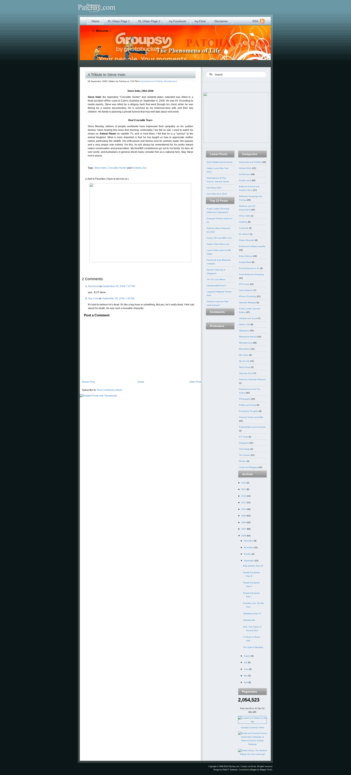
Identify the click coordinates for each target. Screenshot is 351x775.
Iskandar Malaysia (248, 302)
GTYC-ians (244, 284)
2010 (244, 509)
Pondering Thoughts (249, 411)
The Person (245, 455)
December (249, 541)
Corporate (244, 228)
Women (243, 461)
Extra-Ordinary (246, 256)
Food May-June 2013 (217, 194)
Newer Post (88, 381)
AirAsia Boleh (245, 168)
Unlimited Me (249, 620)
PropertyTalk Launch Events (252, 427)
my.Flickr (200, 21)
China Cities (245, 216)
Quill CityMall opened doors (219, 162)
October (248, 554)
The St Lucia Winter (216, 279)
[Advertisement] (165, 63)
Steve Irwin (100, 167)
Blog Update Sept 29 (253, 566)
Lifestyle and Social (248, 318)
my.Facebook (177, 21)
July (246, 662)
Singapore (244, 443)
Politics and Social (248, 405)
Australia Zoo (139, 167)
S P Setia (244, 437)
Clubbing (243, 222)
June (246, 669)
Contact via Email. (248, 766)
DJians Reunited (247, 240)
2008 (244, 522)
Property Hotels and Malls (251, 417)
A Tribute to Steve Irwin (106, 75)
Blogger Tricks (266, 770)
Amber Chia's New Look (218, 244)
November (249, 547)
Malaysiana (244, 330)
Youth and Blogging (248, 467)
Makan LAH (245, 324)
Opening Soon (246, 373)
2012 (244, 496)
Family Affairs (245, 262)
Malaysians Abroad (248, 337)
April (246, 682)
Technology (244, 449)
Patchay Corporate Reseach (252, 379)
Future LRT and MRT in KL (219, 238)
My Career (244, 355)
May (246, 675)
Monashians (245, 349)
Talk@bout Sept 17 (252, 613)
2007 (244, 529)
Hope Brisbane (246, 290)
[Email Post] (85, 265)
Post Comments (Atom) (109, 390)
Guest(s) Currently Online (252, 727)
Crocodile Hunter (117, 167)
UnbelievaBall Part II (216, 285)
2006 (244, 536)
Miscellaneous (170, 81)
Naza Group (245, 367)
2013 (244, 489)
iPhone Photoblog (248, 296)
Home (95, 21)
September (249, 561)
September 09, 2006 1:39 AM (118, 298)
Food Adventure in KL (249, 268)
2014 (244, 483)
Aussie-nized (245, 180)
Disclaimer (221, 21)
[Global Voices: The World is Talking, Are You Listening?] (252, 754)
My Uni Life (244, 361)
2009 (244, 516)
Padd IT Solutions (230, 770)
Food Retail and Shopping (251, 274)
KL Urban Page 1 (119, 21)
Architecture (245, 174)
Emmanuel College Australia (252, 246)
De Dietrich (244, 234)
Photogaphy (245, 399)
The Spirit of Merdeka (253, 647)
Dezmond (93, 286)
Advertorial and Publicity (151, 81)
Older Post (195, 381)
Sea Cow (93, 298)
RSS (255, 21)
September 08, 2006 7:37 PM (119, 286)
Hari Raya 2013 (214, 188)
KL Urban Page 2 (149, 21)
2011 (244, 502)
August (247, 656)
